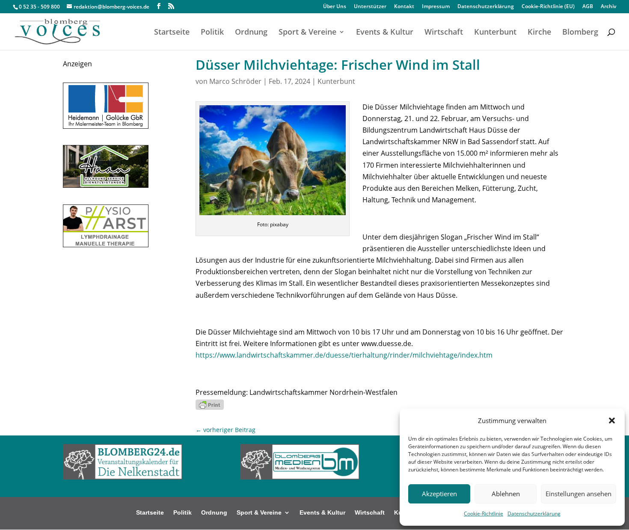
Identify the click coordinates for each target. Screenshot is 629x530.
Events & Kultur (384, 33)
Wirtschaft (443, 33)
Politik (212, 33)
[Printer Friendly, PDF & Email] (210, 404)
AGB (587, 7)
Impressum (436, 7)
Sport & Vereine (307, 33)
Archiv (608, 7)
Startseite (172, 33)
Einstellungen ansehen (578, 493)
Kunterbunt (495, 33)
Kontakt (404, 7)
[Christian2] (105, 244)
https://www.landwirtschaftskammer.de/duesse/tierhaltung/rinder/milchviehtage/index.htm (344, 355)
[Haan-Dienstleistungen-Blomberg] (105, 185)
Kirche (539, 33)
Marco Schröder (235, 81)
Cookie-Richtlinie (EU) (548, 7)
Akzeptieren (439, 493)
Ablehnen (506, 493)
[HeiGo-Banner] (105, 126)
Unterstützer (370, 7)
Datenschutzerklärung (534, 513)
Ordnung (251, 33)
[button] (612, 420)
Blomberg (580, 33)
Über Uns (334, 7)
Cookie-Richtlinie (483, 513)
